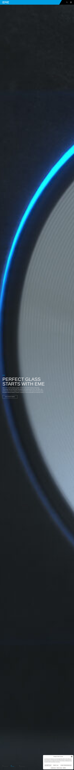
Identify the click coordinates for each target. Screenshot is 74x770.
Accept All (48, 765)
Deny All (56, 765)
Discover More (10, 396)
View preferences (66, 765)
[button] (71, 756)
